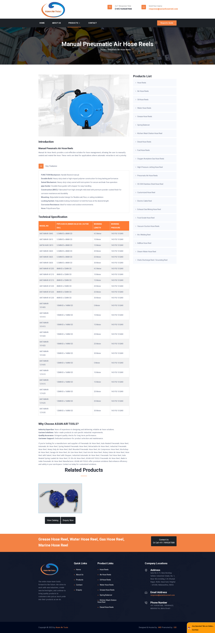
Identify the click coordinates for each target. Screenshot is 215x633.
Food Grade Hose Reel (146, 218)
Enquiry (79, 590)
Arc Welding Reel (144, 235)
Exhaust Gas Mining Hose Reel (149, 209)
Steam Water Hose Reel (146, 252)
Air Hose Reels (143, 91)
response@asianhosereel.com (163, 9)
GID (175, 627)
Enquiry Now (68, 520)
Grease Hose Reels (144, 116)
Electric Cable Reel (144, 201)
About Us (56, 23)
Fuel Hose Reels (143, 150)
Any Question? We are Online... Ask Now (203, 628)
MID (159, 627)
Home (42, 23)
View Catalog (52, 520)
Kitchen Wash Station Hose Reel (149, 133)
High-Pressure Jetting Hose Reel (150, 167)
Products (73, 23)
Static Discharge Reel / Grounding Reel (152, 260)
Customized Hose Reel (146, 192)
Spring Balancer (143, 125)
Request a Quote (167, 23)
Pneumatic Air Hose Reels (119, 49)
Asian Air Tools (62, 627)
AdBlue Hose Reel (144, 243)
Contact (92, 23)
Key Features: (51, 166)
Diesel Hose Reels (144, 142)
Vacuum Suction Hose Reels (148, 226)
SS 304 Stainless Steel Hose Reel (150, 184)
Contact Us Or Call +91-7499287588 (164, 541)
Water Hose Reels (144, 108)
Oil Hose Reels (142, 100)
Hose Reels (141, 83)
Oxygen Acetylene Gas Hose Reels (150, 159)
